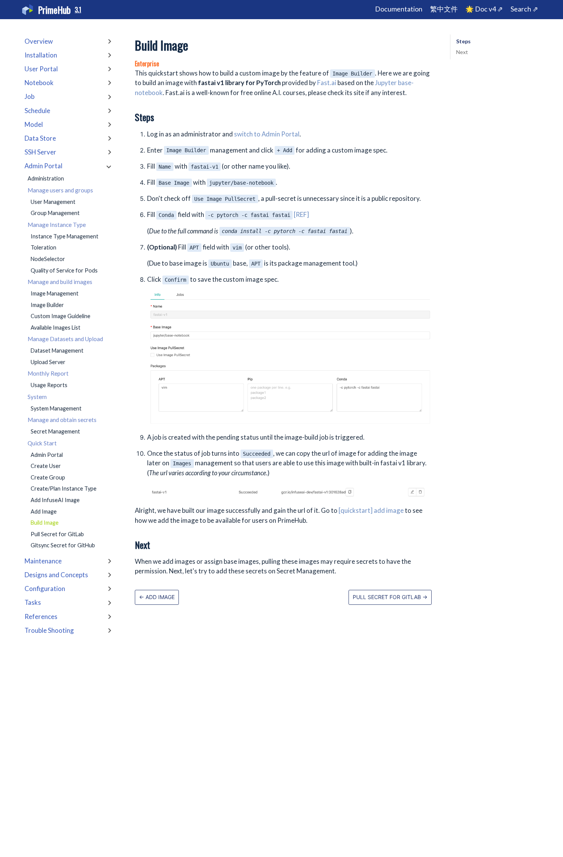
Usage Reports (49, 385)
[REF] (301, 214)
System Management (56, 408)
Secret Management (55, 431)
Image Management (55, 293)
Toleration (43, 248)
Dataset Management (57, 350)
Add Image (44, 511)
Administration (46, 179)
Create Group (48, 477)
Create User (46, 466)
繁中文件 (444, 9)
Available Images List (55, 327)
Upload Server (48, 362)
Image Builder (47, 305)
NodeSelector (48, 259)
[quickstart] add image (371, 510)
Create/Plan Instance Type (64, 489)
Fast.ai (326, 83)
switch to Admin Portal (267, 134)
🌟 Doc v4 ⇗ (484, 9)
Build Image (45, 522)
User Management (53, 202)
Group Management (55, 213)
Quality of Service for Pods (64, 270)
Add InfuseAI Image (55, 500)
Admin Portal (47, 454)
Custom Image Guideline (60, 316)
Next (462, 52)
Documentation (398, 9)
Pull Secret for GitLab (57, 534)
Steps (463, 41)
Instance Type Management (64, 236)
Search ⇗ (524, 9)
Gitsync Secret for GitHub (63, 545)
